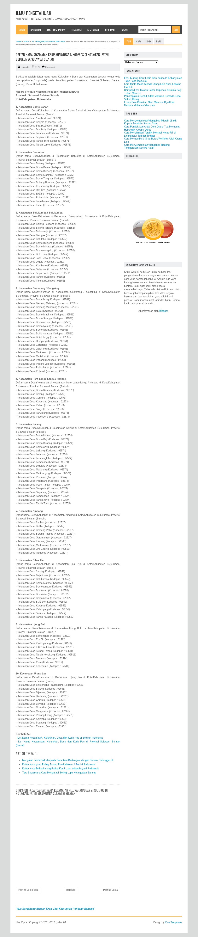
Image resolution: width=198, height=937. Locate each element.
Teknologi (76, 30)
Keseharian (93, 30)
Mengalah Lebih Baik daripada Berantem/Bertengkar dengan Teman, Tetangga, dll (68, 760)
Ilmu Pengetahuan (56, 30)
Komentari (50, 67)
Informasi (110, 30)
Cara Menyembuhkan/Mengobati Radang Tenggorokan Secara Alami (147, 146)
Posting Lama (110, 890)
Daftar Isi (36, 30)
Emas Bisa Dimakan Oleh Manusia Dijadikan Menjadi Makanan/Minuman (149, 104)
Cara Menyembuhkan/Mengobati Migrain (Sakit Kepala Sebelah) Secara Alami (150, 122)
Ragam (124, 30)
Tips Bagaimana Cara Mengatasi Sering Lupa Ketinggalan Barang (59, 772)
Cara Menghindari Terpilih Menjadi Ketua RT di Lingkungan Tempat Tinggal (150, 134)
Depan (22, 30)
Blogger (163, 310)
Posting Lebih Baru (28, 890)
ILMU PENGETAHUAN (33, 12)
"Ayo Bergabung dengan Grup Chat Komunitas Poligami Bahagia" (55, 908)
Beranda (70, 890)
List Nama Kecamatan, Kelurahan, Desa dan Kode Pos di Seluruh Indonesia (60, 737)
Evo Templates (173, 922)
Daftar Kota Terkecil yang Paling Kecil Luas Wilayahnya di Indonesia (60, 768)
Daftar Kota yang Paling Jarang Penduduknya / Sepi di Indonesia (58, 764)
